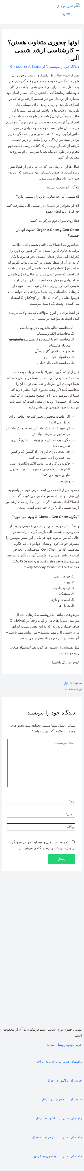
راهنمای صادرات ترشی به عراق (59, 1061)
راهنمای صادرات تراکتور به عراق (59, 1118)
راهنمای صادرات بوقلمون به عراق (58, 1156)
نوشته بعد (73, 689)
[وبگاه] (41, 827)
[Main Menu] (66, 15)
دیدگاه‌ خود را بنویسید (64, 66)
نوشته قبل (72, 683)
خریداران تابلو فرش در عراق (62, 1099)
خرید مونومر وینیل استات (64, 1044)
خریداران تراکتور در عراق (64, 1080)
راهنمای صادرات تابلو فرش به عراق (57, 1137)
